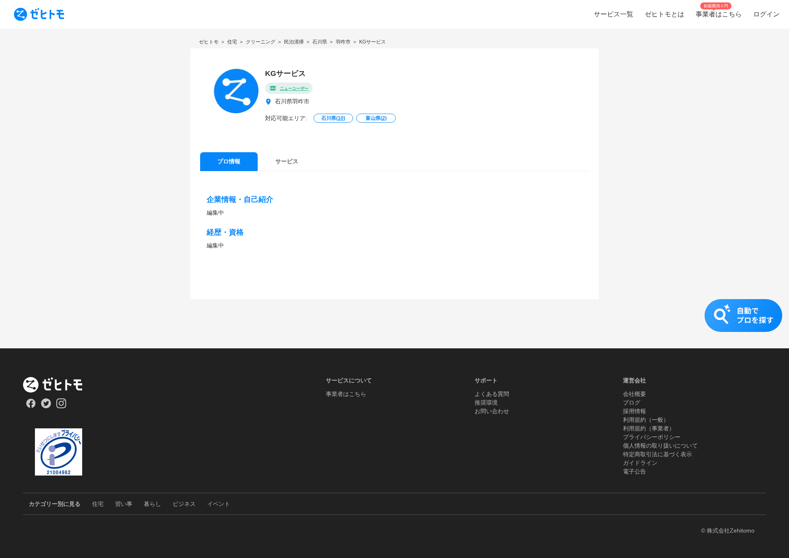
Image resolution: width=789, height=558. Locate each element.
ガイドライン (640, 463)
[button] (394, 323)
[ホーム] (58, 385)
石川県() (333, 118)
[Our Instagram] (61, 406)
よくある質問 (492, 394)
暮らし (152, 504)
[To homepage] (39, 14)
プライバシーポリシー (652, 437)
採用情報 (634, 411)
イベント (218, 504)
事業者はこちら (346, 394)
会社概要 (634, 394)
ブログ (631, 402)
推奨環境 (486, 402)
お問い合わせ (492, 411)
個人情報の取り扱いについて (660, 445)
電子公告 (634, 471)
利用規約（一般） (646, 419)
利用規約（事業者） (649, 428)
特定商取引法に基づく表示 (657, 454)
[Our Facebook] (30, 406)
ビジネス (184, 504)
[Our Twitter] (45, 406)
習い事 (123, 504)
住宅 (98, 504)
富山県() (376, 118)
